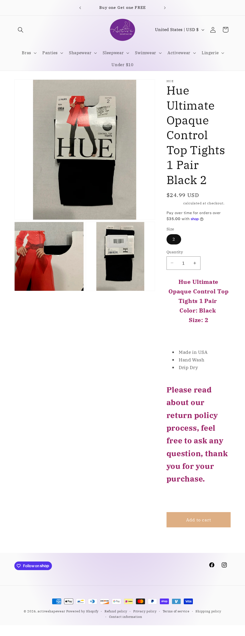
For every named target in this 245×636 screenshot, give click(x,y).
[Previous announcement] (80, 7)
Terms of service (176, 611)
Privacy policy (145, 611)
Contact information (125, 617)
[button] (20, 29)
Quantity (175, 251)
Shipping (175, 203)
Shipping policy (208, 611)
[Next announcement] (165, 7)
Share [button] (179, 498)
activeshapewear (51, 611)
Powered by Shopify (82, 611)
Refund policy (116, 611)
